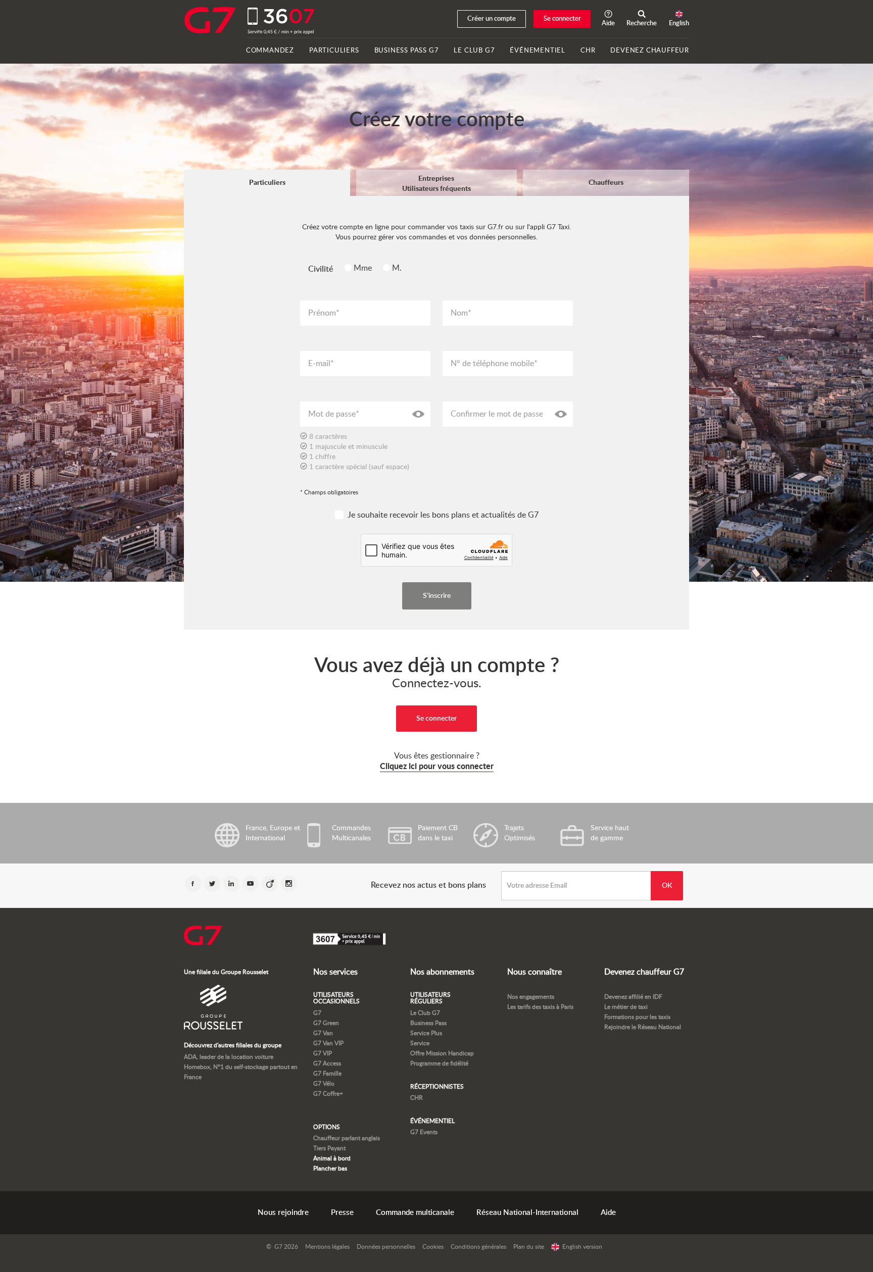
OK (667, 885)
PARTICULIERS (334, 50)
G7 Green (326, 1023)
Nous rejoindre (283, 1212)
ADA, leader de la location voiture (228, 1057)
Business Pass (428, 1023)
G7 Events (424, 1132)
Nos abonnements (442, 972)
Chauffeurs (606, 182)
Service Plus (426, 1033)
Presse (342, 1212)
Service (419, 1043)
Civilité (320, 269)
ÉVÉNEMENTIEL (537, 50)
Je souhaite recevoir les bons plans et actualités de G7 (443, 515)
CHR (587, 50)
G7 (317, 1013)
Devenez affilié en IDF (633, 997)
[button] (641, 19)
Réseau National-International (527, 1212)
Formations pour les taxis (637, 1017)
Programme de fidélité (439, 1063)
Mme (364, 268)
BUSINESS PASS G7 (406, 50)
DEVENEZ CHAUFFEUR (649, 50)
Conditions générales (478, 1247)
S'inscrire (437, 595)
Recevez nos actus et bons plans (428, 885)
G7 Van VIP (328, 1043)
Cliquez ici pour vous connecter (437, 766)
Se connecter (562, 19)
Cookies (433, 1247)
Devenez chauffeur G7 (644, 972)
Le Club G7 (425, 1013)
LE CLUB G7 (474, 50)
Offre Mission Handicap (442, 1053)
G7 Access (327, 1063)
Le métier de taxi (626, 1007)
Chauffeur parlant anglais (346, 1138)
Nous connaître (534, 972)
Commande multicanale (415, 1212)
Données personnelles (386, 1247)
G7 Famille (327, 1074)
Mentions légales (327, 1247)
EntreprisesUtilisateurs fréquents (436, 183)
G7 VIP (322, 1053)
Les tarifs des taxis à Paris (540, 1007)
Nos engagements (530, 997)
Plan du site (528, 1247)
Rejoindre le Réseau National (642, 1027)
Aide (608, 1212)
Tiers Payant (329, 1148)
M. (397, 268)
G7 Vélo (323, 1084)
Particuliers (267, 182)
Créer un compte (491, 19)
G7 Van (323, 1033)
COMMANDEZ (270, 50)
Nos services (335, 972)
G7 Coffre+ (328, 1094)
